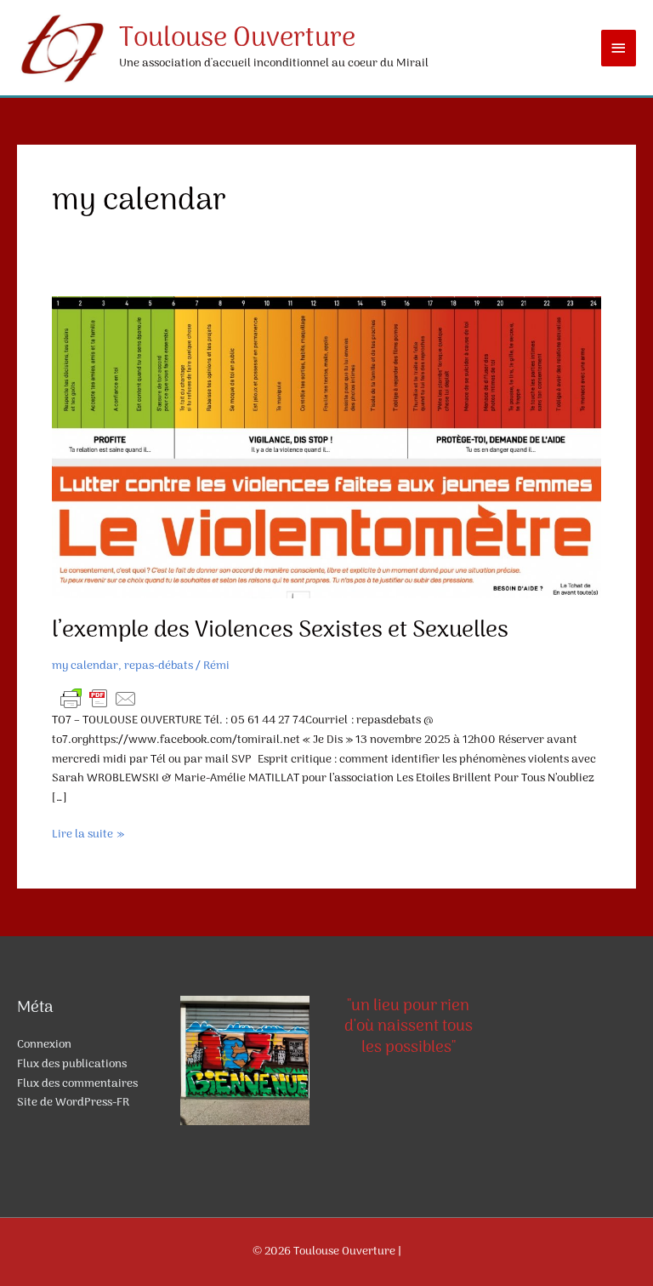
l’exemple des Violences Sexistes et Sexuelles (280, 630)
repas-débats (158, 666)
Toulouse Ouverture (237, 39)
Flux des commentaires (77, 1084)
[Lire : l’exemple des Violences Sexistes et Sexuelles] (326, 447)
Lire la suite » (88, 835)
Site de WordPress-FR (73, 1102)
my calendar (85, 666)
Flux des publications (72, 1064)
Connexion (44, 1045)
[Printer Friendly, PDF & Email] (98, 699)
